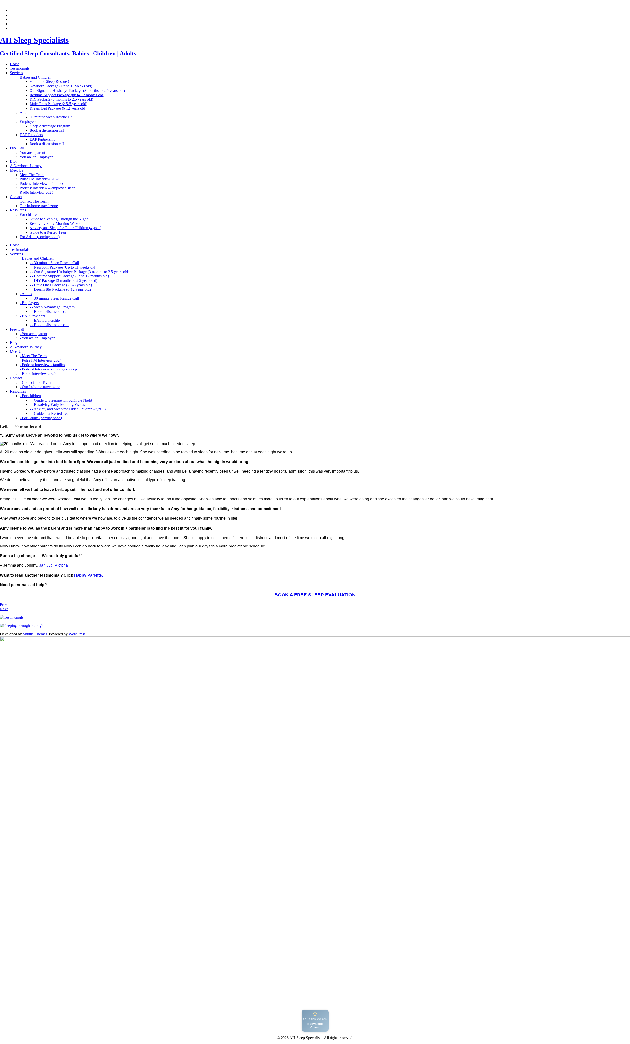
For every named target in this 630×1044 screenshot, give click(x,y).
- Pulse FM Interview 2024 (41, 360)
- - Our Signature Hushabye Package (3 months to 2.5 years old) (79, 272)
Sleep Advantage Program (50, 126)
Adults (25, 113)
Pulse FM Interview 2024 (39, 179)
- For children (30, 396)
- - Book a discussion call (49, 311)
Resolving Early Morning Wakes (55, 223)
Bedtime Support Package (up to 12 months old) (67, 95)
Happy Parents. (88, 575)
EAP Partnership (42, 139)
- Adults (26, 294)
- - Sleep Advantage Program (52, 307)
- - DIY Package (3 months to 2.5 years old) (63, 280)
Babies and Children (35, 77)
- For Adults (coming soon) (41, 418)
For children (29, 214)
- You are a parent (33, 334)
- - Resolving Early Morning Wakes (57, 404)
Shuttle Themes (35, 634)
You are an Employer (36, 157)
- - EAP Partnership (45, 320)
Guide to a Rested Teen (48, 232)
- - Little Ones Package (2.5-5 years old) (61, 285)
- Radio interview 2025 (38, 373)
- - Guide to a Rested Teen (50, 413)
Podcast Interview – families (41, 183)
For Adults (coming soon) (40, 237)
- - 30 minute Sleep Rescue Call (54, 263)
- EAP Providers (32, 316)
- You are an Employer (37, 338)
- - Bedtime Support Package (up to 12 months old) (69, 276)
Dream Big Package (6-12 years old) (58, 108)
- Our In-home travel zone (40, 387)
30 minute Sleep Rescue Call (52, 82)
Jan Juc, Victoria (53, 565)
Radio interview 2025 (36, 192)
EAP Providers (31, 135)
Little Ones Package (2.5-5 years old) (58, 104)
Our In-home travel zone (39, 206)
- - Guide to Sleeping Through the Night (61, 400)
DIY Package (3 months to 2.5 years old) (61, 99)
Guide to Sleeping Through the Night (59, 219)
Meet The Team (32, 175)
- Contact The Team (35, 382)
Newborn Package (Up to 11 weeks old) (61, 86)
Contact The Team (34, 201)
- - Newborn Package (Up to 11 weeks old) (63, 267)
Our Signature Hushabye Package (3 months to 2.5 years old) (77, 90)
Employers (28, 121)
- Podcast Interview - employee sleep (48, 369)
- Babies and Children (37, 258)
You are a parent (32, 152)
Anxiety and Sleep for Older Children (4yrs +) (65, 228)
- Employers (29, 303)
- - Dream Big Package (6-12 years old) (60, 289)
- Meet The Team (33, 356)
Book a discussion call (47, 130)
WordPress (77, 634)
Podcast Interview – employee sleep (47, 188)
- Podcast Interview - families (42, 365)
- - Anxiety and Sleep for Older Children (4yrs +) (68, 409)
